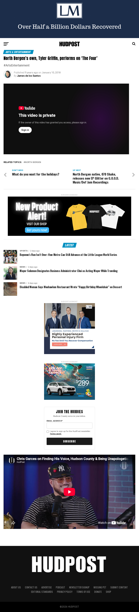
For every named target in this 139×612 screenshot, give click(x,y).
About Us (16, 587)
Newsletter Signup (79, 587)
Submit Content (119, 587)
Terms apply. (56, 434)
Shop (108, 591)
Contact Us (31, 587)
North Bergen (33, 162)
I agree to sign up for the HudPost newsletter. (70, 432)
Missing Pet (100, 587)
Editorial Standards (42, 591)
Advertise (46, 587)
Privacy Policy (64, 591)
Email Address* (55, 421)
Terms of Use (83, 591)
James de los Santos (29, 75)
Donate (98, 591)
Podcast (60, 587)
